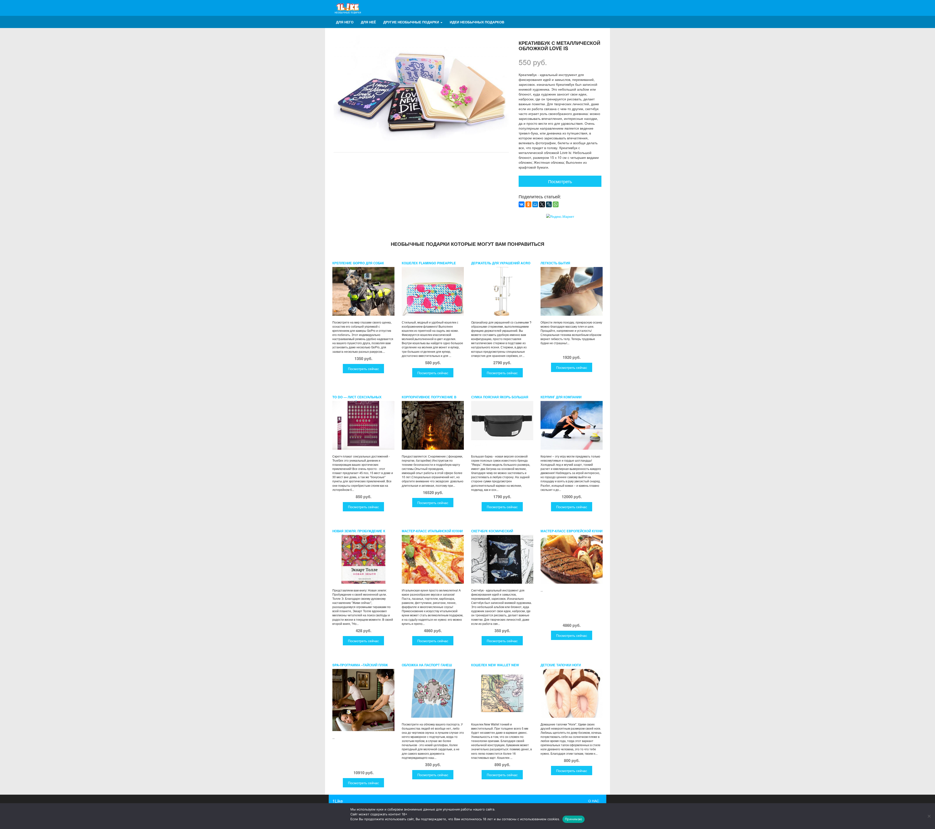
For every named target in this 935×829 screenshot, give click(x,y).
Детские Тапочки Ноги (561, 665)
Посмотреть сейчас (363, 368)
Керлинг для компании (561, 397)
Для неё (368, 21)
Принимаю (573, 819)
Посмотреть (560, 181)
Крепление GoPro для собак (358, 263)
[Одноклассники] (528, 204)
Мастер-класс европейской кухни (571, 531)
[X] (542, 204)
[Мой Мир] (535, 204)
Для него (345, 21)
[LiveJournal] (549, 204)
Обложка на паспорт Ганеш (427, 665)
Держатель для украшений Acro (500, 263)
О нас (593, 800)
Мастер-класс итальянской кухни (432, 531)
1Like (337, 801)
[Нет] (928, 816)
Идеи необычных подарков (477, 21)
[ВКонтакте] (521, 204)
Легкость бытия (555, 263)
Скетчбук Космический (492, 531)
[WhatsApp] (556, 204)
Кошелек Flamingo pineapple (429, 263)
